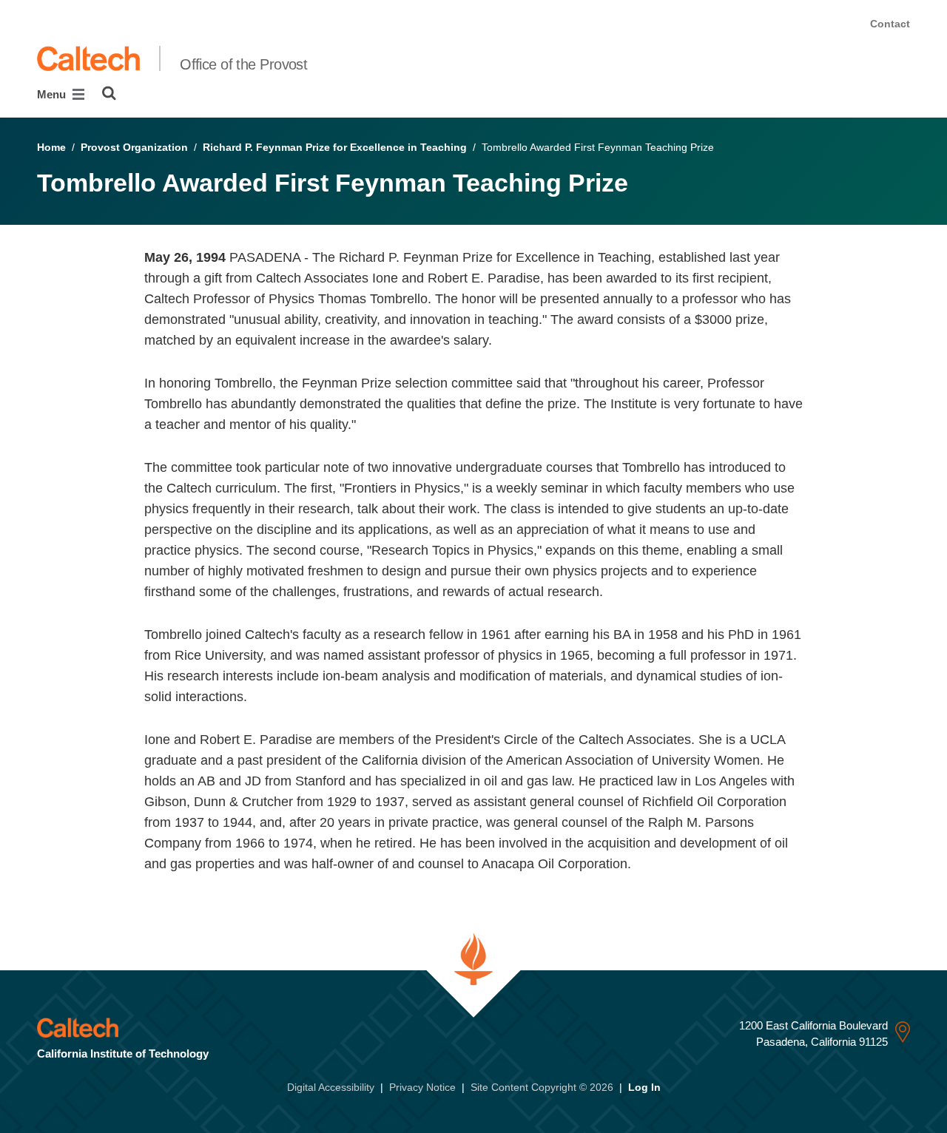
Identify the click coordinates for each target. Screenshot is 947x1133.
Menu (53, 94)
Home (51, 147)
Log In (644, 1087)
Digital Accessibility (330, 1087)
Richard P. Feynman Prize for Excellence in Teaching (335, 147)
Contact (890, 24)
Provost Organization (134, 147)
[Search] (109, 93)
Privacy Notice (422, 1087)
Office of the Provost (243, 64)
